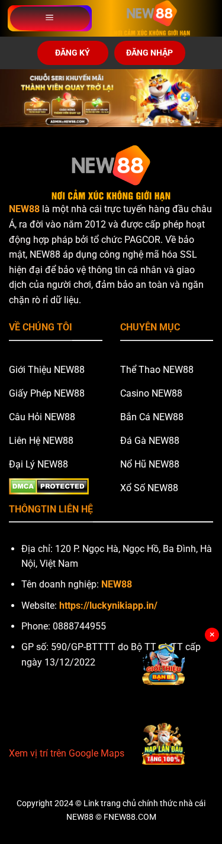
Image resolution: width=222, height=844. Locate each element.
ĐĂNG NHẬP (149, 52)
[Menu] (50, 18)
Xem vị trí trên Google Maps (66, 753)
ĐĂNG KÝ (72, 52)
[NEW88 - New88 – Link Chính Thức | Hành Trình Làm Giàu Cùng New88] (151, 18)
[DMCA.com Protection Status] (49, 485)
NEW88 (24, 209)
